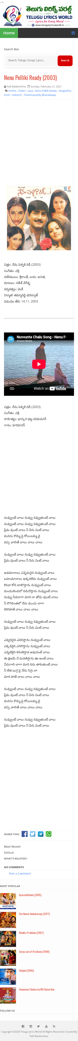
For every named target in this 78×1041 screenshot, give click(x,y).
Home (9, 33)
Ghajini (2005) (26, 970)
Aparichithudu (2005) (30, 895)
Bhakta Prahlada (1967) (31, 932)
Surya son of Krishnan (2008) (34, 951)
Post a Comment (20, 873)
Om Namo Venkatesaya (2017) (34, 914)
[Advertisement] (39, 142)
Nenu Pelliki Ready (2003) (30, 77)
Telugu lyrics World (31, 1031)
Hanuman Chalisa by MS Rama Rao (36, 989)
